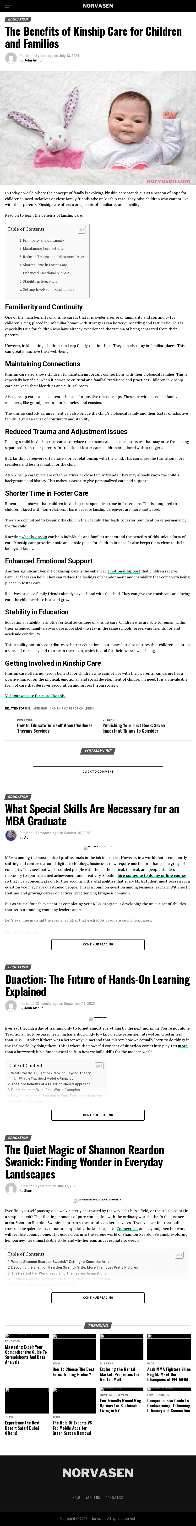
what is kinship (34, 536)
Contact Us (114, 1497)
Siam (28, 1191)
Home (76, 1497)
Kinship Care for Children (72, 708)
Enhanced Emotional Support (46, 273)
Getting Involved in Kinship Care (49, 289)
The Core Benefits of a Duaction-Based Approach (50, 1084)
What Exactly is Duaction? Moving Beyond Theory (51, 1073)
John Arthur (33, 60)
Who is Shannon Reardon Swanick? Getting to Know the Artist (61, 1262)
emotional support (124, 571)
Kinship (41, 708)
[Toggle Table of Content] (79, 230)
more (183, 1045)
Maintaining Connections (43, 248)
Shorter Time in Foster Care (45, 265)
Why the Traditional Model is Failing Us (46, 1078)
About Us (93, 1497)
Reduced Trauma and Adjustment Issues (54, 257)
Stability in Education (40, 281)
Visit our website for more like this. (35, 695)
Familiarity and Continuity (43, 240)
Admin (29, 837)
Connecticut (127, 1228)
